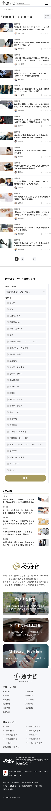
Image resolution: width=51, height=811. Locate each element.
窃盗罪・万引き (16, 399)
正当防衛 (13, 361)
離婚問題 (6, 704)
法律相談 (6, 691)
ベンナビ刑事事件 (10, 735)
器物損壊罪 (14, 380)
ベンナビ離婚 (31, 735)
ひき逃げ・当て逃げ (18, 432)
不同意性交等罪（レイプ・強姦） (24, 342)
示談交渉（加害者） (18, 457)
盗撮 (11, 335)
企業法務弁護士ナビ (11, 747)
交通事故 (6, 708)
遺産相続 (6, 712)
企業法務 (29, 708)
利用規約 (38, 786)
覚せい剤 (13, 419)
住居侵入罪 (14, 387)
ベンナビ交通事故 (33, 731)
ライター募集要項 (9, 786)
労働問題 (29, 691)
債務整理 (6, 700)
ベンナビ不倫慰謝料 (34, 743)
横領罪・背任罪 (16, 406)
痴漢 (11, 309)
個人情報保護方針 (26, 786)
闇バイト (13, 470)
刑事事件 (6, 696)
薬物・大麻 (14, 412)
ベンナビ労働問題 (10, 739)
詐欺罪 (12, 393)
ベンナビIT (7, 743)
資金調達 (29, 704)
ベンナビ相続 (8, 731)
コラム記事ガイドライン (30, 782)
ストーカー (14, 464)
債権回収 (29, 696)
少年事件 (13, 451)
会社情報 (15, 782)
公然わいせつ (15, 316)
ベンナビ (6, 727)
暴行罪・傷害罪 (16, 354)
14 (34, 259)
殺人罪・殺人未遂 (17, 367)
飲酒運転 (13, 425)
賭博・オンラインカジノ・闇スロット (25, 445)
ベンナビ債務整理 (33, 727)
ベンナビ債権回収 (33, 739)
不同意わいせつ (16, 322)
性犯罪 (12, 303)
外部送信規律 (8, 789)
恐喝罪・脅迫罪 (16, 374)
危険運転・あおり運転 (19, 438)
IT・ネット (30, 700)
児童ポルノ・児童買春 (19, 348)
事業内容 (6, 782)
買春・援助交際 (16, 329)
